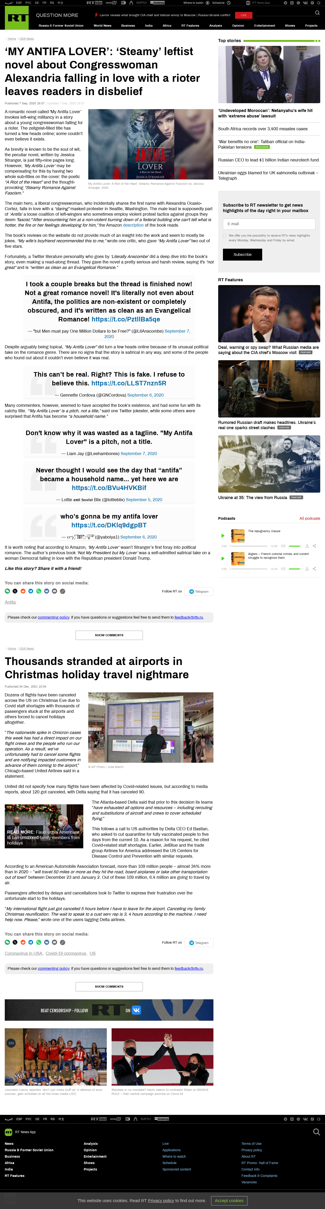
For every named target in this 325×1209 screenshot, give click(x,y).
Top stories (229, 40)
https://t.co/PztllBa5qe (126, 319)
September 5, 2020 (144, 499)
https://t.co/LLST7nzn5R (129, 383)
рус (29, 1119)
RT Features (190, 25)
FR (44, 3)
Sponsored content (176, 1169)
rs (53, 1119)
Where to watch (174, 1156)
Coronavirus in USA (23, 953)
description (133, 225)
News (9, 1144)
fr (45, 1119)
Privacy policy (251, 1150)
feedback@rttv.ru (189, 617)
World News (102, 25)
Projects (311, 25)
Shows (290, 25)
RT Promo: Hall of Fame (259, 1163)
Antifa (10, 602)
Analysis (215, 25)
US (93, 953)
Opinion (238, 25)
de (37, 1119)
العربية (9, 3)
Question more (57, 15)
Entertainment (264, 25)
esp (19, 1119)
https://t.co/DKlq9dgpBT (109, 525)
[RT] (94, 3)
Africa (167, 25)
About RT (248, 1156)
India (149, 25)
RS (52, 3)
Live (165, 1144)
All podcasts (310, 518)
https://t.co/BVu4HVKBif (109, 487)
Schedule (169, 1163)
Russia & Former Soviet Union (61, 25)
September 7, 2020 (139, 453)
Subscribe (242, 254)
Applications (171, 1150)
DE (37, 3)
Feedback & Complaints (259, 1176)
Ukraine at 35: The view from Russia (253, 497)
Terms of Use (251, 1144)
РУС (28, 3)
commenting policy (53, 617)
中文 (60, 3)
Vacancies (249, 1182)
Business (128, 25)
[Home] (17, 18)
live (243, 15)
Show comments (109, 635)
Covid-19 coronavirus (66, 953)
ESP (19, 3)
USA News (26, 38)
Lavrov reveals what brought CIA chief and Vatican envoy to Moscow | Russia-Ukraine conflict (165, 15)
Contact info (250, 1169)
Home (12, 38)
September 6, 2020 (145, 395)
